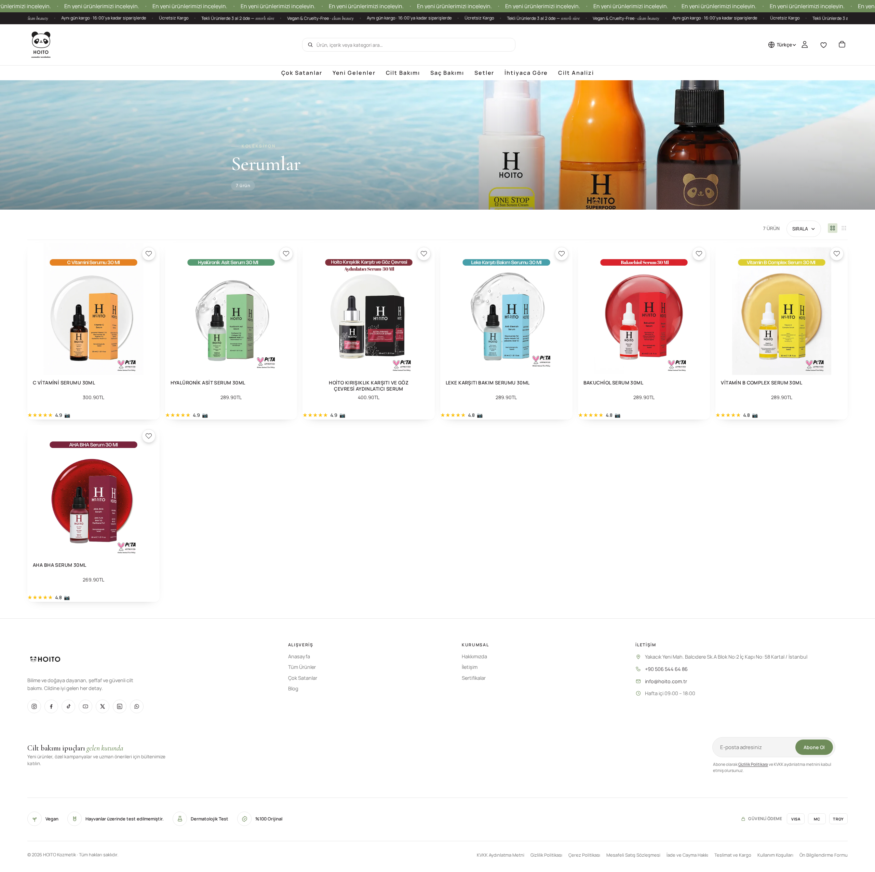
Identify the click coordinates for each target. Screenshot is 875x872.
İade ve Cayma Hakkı (687, 855)
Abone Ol (814, 747)
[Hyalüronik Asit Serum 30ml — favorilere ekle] (286, 254)
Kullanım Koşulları (775, 855)
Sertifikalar (474, 678)
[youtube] (85, 706)
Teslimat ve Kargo (732, 855)
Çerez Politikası (584, 855)
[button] (803, 229)
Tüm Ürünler (302, 667)
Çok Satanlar (302, 678)
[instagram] (34, 706)
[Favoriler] (823, 44)
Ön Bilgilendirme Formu (823, 855)
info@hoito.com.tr (666, 681)
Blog (293, 688)
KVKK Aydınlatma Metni (500, 855)
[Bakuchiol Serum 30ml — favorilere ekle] (699, 254)
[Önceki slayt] (37, 309)
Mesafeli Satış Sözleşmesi (633, 855)
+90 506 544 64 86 (666, 669)
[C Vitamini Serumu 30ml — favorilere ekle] (149, 254)
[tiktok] (68, 706)
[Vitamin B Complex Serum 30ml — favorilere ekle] (837, 254)
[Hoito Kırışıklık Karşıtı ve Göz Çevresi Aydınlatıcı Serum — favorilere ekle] (424, 254)
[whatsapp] (137, 706)
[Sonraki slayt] (149, 309)
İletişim (469, 667)
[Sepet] (841, 44)
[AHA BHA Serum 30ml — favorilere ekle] (149, 436)
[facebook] (51, 706)
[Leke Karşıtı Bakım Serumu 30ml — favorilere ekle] (561, 254)
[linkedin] (119, 706)
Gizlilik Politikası (753, 764)
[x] (102, 706)
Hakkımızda (474, 656)
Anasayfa (299, 656)
